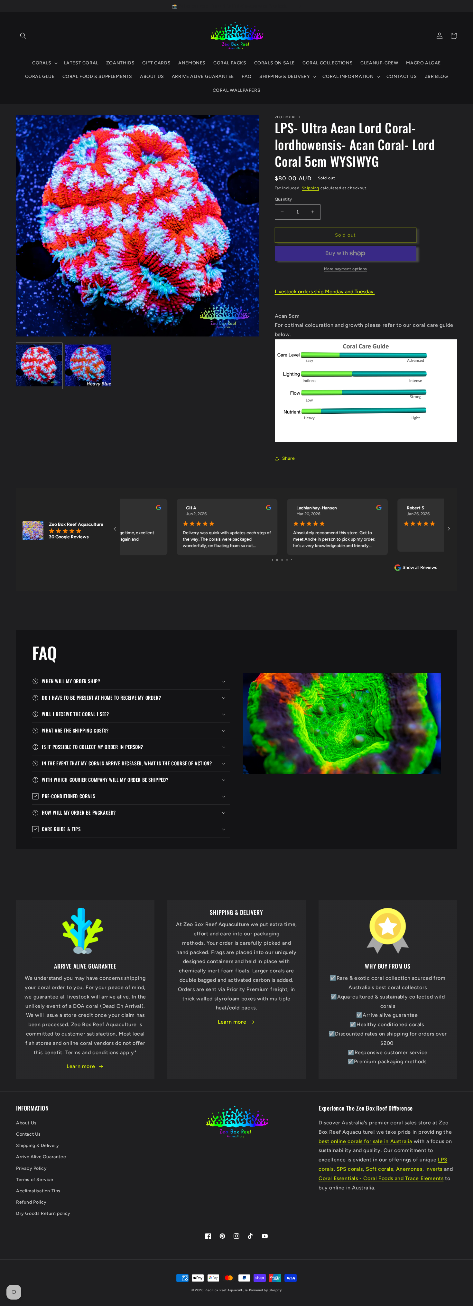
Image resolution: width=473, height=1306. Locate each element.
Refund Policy (31, 1202)
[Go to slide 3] (282, 560)
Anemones (409, 1169)
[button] (23, 36)
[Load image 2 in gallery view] (88, 366)
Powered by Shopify (265, 1290)
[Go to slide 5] (291, 559)
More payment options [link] (345, 269)
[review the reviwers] (213, 508)
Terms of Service (34, 1179)
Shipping (310, 188)
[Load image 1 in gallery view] (39, 366)
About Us (26, 1123)
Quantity (283, 199)
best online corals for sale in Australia (365, 1141)
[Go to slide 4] (287, 560)
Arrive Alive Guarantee (41, 1156)
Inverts (433, 1169)
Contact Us (28, 1134)
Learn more (81, 1066)
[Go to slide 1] (272, 559)
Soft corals (379, 1169)
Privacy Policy (31, 1168)
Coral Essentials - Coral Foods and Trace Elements (381, 1178)
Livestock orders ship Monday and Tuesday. (325, 292)
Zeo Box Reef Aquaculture (226, 1290)
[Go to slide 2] (277, 560)
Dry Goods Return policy (43, 1213)
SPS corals (350, 1169)
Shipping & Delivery (37, 1145)
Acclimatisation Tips (38, 1191)
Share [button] (288, 458)
